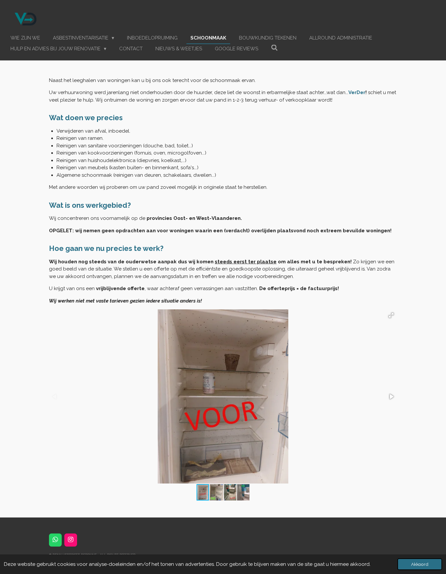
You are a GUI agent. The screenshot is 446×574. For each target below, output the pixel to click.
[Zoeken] (274, 48)
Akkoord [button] (419, 564)
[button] (391, 315)
